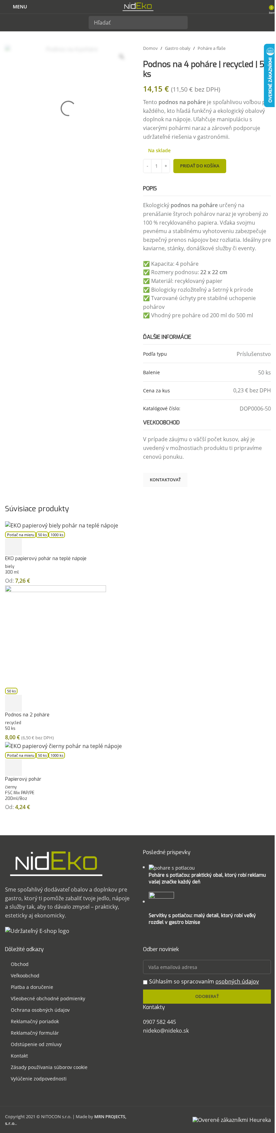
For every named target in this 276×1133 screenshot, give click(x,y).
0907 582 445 (159, 1022)
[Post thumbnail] (172, 867)
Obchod (20, 964)
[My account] (261, 6)
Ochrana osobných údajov (40, 1010)
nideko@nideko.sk (166, 1030)
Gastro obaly (178, 48)
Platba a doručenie (32, 987)
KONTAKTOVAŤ (165, 480)
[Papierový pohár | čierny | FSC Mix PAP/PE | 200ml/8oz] (63, 745)
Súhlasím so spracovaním (204, 981)
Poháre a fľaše (212, 48)
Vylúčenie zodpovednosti (39, 1078)
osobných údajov (237, 981)
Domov (150, 48)
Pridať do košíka (199, 166)
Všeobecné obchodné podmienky (48, 998)
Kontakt (19, 1056)
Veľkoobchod (25, 975)
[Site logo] (138, 6)
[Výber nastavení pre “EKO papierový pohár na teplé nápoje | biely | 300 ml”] (13, 547)
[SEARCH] (181, 22)
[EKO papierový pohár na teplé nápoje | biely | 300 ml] (61, 525)
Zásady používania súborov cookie (49, 1067)
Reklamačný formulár (35, 1033)
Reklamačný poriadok (35, 1021)
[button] (13, 703)
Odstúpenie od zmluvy (36, 1044)
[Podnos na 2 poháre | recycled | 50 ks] (55, 635)
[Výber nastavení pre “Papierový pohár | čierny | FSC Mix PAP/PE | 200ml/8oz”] (13, 767)
